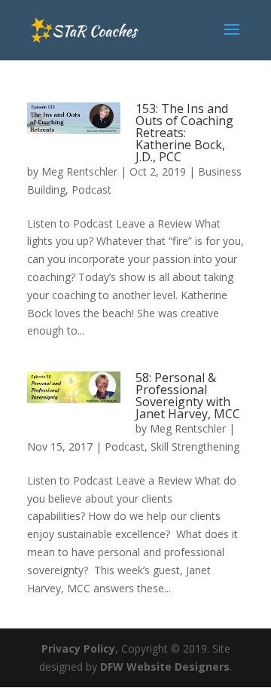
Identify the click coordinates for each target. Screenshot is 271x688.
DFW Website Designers (165, 666)
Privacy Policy (78, 648)
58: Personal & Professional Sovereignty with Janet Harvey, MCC (188, 395)
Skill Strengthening (195, 446)
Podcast (91, 189)
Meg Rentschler (79, 171)
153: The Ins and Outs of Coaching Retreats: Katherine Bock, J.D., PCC (184, 132)
